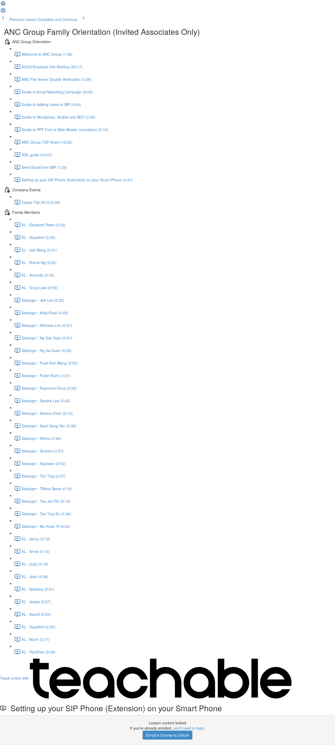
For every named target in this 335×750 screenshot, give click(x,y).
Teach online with (15, 678)
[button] (3, 4)
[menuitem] (3, 12)
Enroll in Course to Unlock (167, 735)
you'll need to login (188, 728)
